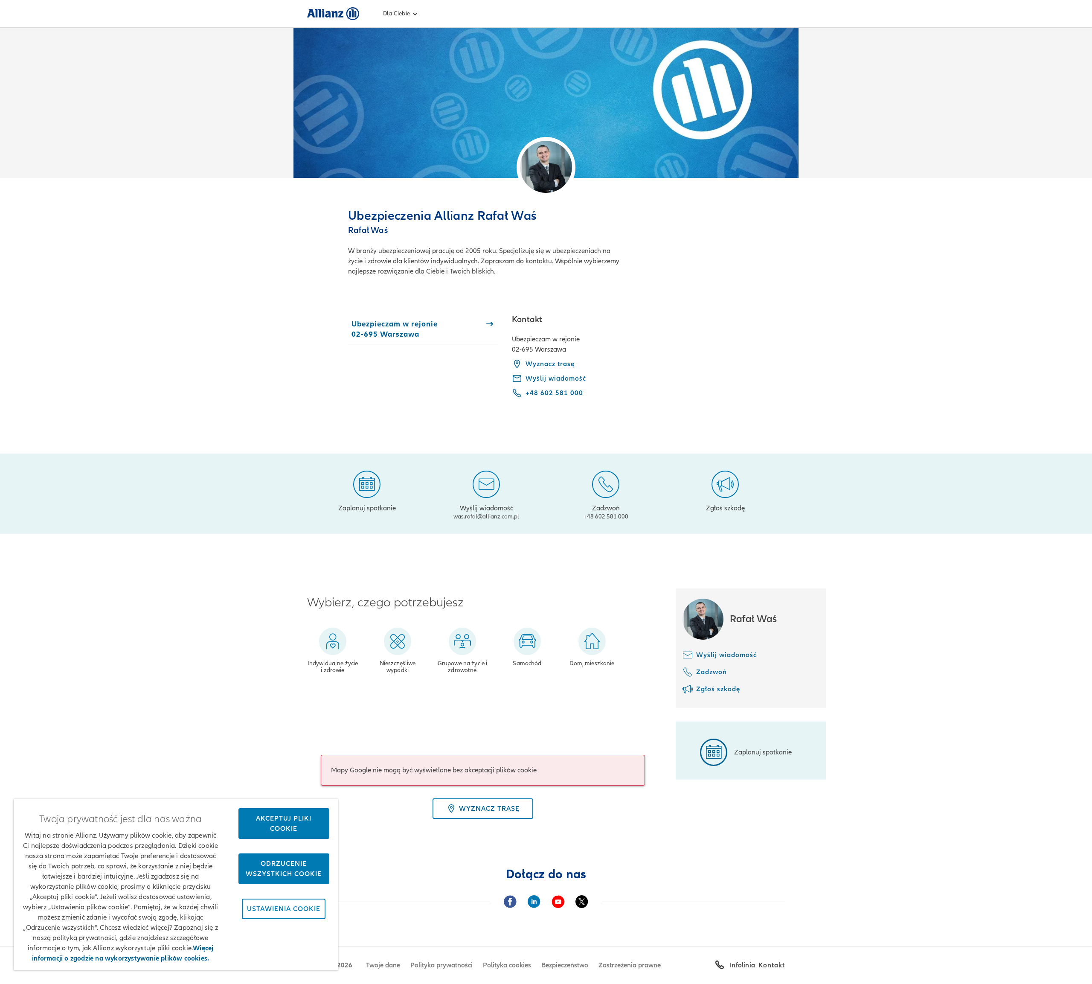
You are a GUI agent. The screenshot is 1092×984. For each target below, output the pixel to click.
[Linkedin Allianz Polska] (534, 901)
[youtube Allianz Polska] (558, 901)
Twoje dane (383, 965)
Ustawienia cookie (283, 909)
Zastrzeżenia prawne (629, 965)
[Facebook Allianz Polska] (510, 901)
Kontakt (771, 965)
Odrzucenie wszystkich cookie (284, 868)
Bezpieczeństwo (564, 965)
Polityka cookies (507, 965)
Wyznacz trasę (550, 364)
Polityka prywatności (441, 965)
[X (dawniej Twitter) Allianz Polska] (582, 901)
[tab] (423, 329)
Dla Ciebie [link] (396, 13)
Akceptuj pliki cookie (283, 823)
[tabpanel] (648, 362)
